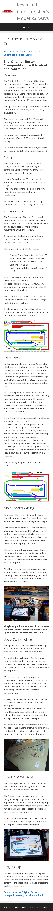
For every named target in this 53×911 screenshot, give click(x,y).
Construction (34, 51)
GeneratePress (42, 907)
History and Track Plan (15, 51)
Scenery (29, 54)
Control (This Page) (14, 54)
